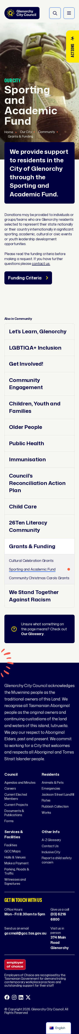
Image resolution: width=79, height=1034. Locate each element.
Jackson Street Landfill (58, 794)
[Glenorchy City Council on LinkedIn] (21, 997)
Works (46, 812)
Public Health (26, 443)
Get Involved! (26, 363)
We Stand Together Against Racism (34, 596)
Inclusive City (51, 852)
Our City (26, 132)
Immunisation (27, 459)
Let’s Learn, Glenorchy (37, 331)
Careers (10, 788)
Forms (9, 821)
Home (9, 132)
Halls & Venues (15, 857)
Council (11, 774)
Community (46, 132)
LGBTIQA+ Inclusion (35, 347)
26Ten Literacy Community (28, 526)
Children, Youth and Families (35, 407)
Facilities (10, 845)
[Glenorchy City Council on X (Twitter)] (28, 997)
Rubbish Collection (55, 806)
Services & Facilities (13, 834)
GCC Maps (12, 851)
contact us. (41, 263)
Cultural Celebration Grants (31, 560)
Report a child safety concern (57, 860)
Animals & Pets (53, 782)
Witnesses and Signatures (15, 881)
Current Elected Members (15, 796)
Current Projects (16, 805)
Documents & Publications (14, 813)
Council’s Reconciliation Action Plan (37, 483)
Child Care (22, 506)
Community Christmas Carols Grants (39, 578)
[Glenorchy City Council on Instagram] (14, 997)
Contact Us (50, 846)
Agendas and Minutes (20, 782)
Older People (25, 427)
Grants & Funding (20, 136)
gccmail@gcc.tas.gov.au (25, 933)
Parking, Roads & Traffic (16, 871)
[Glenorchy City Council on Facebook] (7, 997)
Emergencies (51, 788)
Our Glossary (32, 633)
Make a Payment (16, 863)
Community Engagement (26, 384)
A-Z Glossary (51, 840)
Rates (46, 800)
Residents (50, 774)
